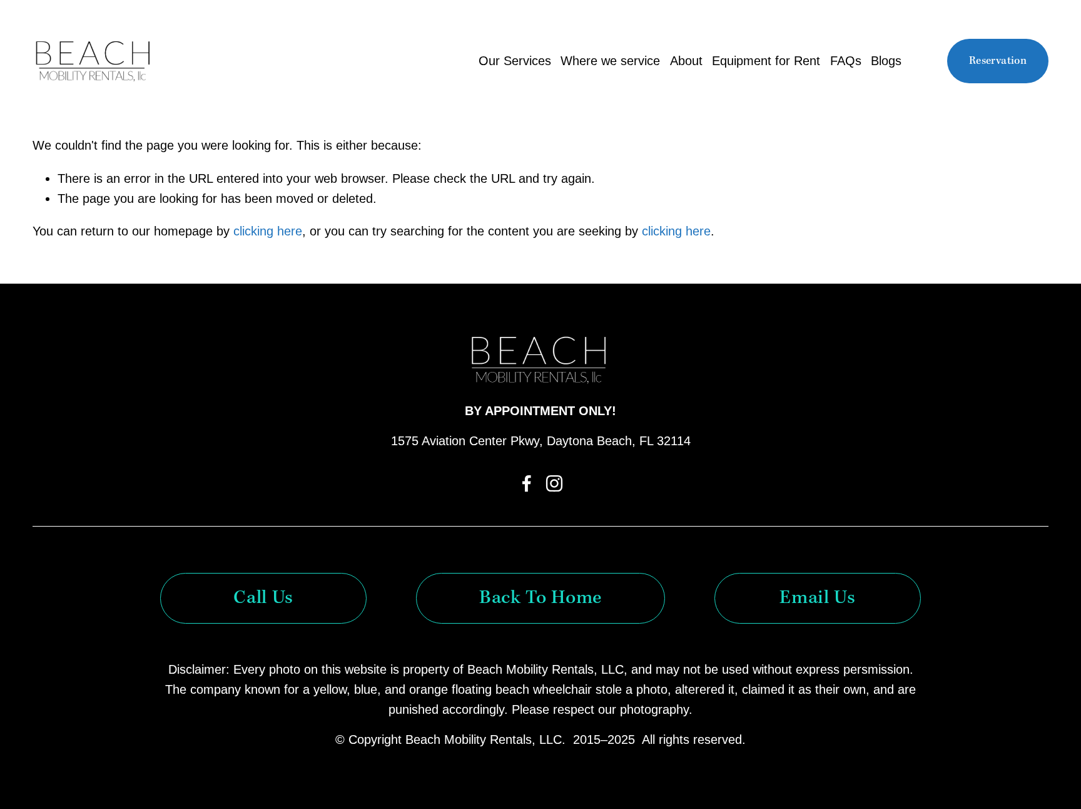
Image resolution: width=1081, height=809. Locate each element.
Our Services (515, 61)
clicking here (267, 231)
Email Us (817, 598)
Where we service (610, 61)
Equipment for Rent (766, 61)
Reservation (998, 61)
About (686, 61)
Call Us (263, 598)
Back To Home (540, 598)
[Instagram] (554, 483)
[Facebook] (526, 483)
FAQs (845, 61)
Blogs (886, 61)
